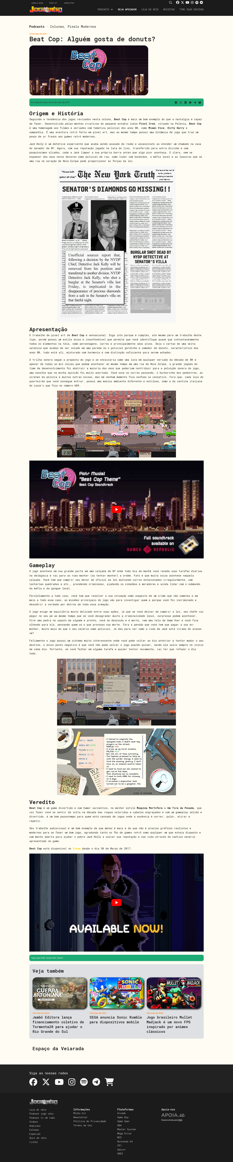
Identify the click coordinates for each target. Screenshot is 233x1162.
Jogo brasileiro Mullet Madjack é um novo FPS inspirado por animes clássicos (169, 1024)
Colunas (57, 26)
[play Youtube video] (116, 510)
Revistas (169, 9)
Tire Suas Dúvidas (191, 9)
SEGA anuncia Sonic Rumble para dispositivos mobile (116, 1019)
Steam (60, 957)
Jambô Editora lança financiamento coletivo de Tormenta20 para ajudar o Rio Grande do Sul (58, 1024)
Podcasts (103, 9)
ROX (180, 1120)
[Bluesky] (199, 102)
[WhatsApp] (190, 102)
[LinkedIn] (185, 102)
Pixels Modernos (82, 26)
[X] (180, 102)
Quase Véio (51, 957)
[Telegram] (195, 102)
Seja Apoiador (127, 9)
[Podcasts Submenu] (112, 9)
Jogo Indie (40, 957)
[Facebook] (176, 102)
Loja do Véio (150, 9)
